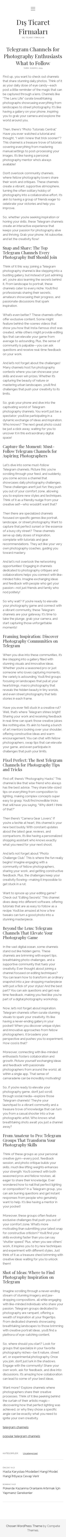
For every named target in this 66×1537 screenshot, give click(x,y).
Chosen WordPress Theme (24, 1526)
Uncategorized (30, 1453)
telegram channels (16, 1427)
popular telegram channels (21, 1436)
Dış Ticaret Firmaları (33, 26)
